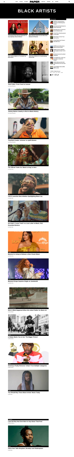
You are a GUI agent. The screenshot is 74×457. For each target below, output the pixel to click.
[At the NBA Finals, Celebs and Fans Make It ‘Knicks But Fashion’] (51, 58)
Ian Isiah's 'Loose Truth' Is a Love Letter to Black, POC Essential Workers (25, 224)
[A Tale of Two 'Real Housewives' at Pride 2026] (51, 34)
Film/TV (31, 54)
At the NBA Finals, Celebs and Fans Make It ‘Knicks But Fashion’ (59, 59)
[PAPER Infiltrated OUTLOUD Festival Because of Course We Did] (51, 63)
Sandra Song (11, 198)
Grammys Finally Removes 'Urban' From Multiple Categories (27, 365)
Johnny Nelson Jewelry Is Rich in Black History (23, 111)
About (51, 72)
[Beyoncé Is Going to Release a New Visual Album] (28, 241)
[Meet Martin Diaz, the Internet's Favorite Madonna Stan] (51, 30)
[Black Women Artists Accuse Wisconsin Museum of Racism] (39, 26)
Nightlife (43, 1)
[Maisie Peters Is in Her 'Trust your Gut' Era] (51, 37)
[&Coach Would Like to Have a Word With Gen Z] (51, 41)
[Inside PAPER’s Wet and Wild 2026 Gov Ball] (51, 67)
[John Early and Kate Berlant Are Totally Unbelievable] (51, 26)
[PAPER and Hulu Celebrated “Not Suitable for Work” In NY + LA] (51, 50)
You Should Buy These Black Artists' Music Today (24, 392)
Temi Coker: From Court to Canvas (19, 84)
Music (17, 1)
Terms (62, 72)
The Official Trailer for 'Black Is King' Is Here (22, 167)
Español (56, 1)
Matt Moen (10, 394)
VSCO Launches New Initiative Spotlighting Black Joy (25, 196)
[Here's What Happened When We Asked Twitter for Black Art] (28, 297)
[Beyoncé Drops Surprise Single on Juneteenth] (28, 268)
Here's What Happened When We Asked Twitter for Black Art (27, 310)
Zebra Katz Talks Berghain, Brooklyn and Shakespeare (25, 448)
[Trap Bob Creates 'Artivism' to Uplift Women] (28, 128)
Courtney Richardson (12, 86)
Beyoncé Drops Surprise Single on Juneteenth (23, 281)
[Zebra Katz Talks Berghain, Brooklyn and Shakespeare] (28, 436)
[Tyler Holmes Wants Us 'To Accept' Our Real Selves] (18, 47)
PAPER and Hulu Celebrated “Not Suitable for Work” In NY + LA (60, 51)
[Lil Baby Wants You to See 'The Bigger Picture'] (28, 324)
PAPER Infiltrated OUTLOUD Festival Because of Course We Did (59, 63)
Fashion (21, 1)
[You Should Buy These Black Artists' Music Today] (28, 380)
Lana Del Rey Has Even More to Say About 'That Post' (25, 421)
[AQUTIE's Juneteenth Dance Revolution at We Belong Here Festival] (51, 22)
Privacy (59, 72)
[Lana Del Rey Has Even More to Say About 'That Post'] (28, 409)
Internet (48, 1)
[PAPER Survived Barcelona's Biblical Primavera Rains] (51, 46)
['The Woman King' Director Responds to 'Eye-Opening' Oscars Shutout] (18, 26)
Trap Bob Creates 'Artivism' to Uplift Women (22, 140)
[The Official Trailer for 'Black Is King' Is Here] (28, 155)
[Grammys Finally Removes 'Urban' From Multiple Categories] (28, 353)
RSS (56, 72)
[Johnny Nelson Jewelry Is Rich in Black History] (28, 99)
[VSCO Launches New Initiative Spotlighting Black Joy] (28, 183)
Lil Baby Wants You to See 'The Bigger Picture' (23, 337)
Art (52, 1)
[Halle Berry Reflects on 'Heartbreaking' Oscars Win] (39, 47)
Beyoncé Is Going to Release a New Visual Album (24, 254)
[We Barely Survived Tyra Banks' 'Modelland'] (51, 55)
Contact (54, 72)
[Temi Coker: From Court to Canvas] (28, 71)
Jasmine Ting (11, 169)
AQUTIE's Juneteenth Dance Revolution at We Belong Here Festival (59, 22)
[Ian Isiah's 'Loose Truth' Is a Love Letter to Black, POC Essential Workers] (28, 211)
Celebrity (26, 1)
